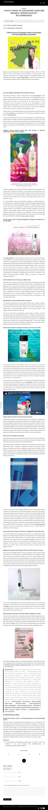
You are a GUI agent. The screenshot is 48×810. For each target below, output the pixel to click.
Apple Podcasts (11, 28)
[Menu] (43, 3)
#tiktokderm (37, 705)
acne (23, 216)
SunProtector (29, 382)
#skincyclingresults (35, 703)
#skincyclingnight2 (10, 705)
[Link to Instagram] (41, 808)
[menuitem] (40, 3)
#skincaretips (22, 707)
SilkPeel (7, 606)
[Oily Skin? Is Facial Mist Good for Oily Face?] (47, 405)
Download (19, 25)
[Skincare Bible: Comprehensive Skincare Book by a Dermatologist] (1, 405)
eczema (32, 216)
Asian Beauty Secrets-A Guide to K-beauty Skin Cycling (17, 664)
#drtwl (15, 707)
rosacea (26, 216)
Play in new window (12, 25)
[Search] (40, 3)
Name (19, 772)
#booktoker (35, 707)
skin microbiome (37, 95)
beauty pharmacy (12, 115)
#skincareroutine (21, 703)
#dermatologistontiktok (24, 705)
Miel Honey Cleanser (18, 183)
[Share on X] (19, 754)
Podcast (24, 8)
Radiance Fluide (9, 258)
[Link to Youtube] (44, 808)
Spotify (18, 28)
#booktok (29, 707)
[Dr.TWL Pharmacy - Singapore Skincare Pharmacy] (11, 3)
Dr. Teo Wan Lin (11, 113)
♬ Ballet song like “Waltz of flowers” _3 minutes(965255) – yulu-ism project (23, 709)
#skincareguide (36, 701)
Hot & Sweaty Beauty (23, 77)
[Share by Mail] (39, 754)
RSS (21, 28)
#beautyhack (26, 701)
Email (19, 776)
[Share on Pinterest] (29, 754)
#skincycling (8, 703)
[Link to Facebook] (39, 808)
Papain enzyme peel (40, 524)
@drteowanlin (9, 669)
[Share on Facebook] (8, 754)
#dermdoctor (9, 707)
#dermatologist (16, 701)
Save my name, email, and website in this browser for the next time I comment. (17, 785)
